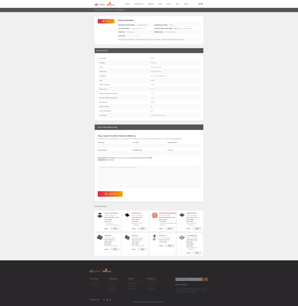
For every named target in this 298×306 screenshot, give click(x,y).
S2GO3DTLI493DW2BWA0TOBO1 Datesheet (168, 224)
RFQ (115, 228)
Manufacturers (139, 4)
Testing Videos (151, 288)
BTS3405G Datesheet (112, 245)
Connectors (112, 286)
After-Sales (131, 288)
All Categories (113, 291)
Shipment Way (132, 283)
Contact (186, 4)
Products (127, 4)
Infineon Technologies (110, 215)
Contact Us (150, 283)
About (160, 4)
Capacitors (112, 288)
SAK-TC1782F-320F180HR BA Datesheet (112, 224)
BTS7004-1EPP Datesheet (138, 224)
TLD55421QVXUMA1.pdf (132, 35)
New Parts (151, 4)
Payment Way (132, 286)
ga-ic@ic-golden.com (176, 138)
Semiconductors (109, 10)
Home (96, 10)
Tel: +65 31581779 (95, 286)
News (177, 4)
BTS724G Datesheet (139, 245)
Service (169, 4)
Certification (150, 286)
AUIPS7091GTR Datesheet (192, 224)
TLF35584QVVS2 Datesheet (193, 248)
